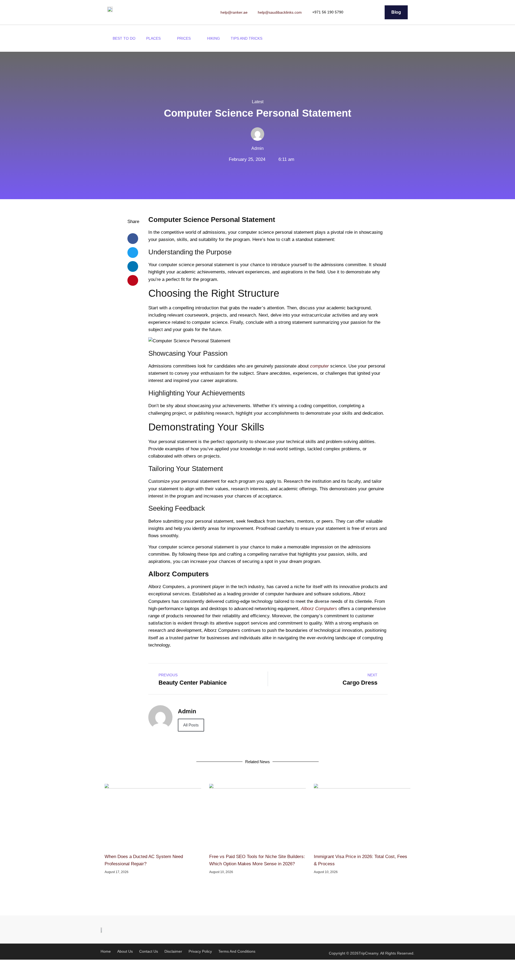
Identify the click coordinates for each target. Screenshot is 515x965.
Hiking (213, 38)
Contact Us (148, 951)
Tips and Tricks (246, 38)
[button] (405, 39)
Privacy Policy (200, 951)
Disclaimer (173, 951)
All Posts (191, 725)
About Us (125, 951)
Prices (184, 38)
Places (153, 38)
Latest (257, 101)
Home (106, 951)
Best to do (124, 38)
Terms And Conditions (236, 951)
